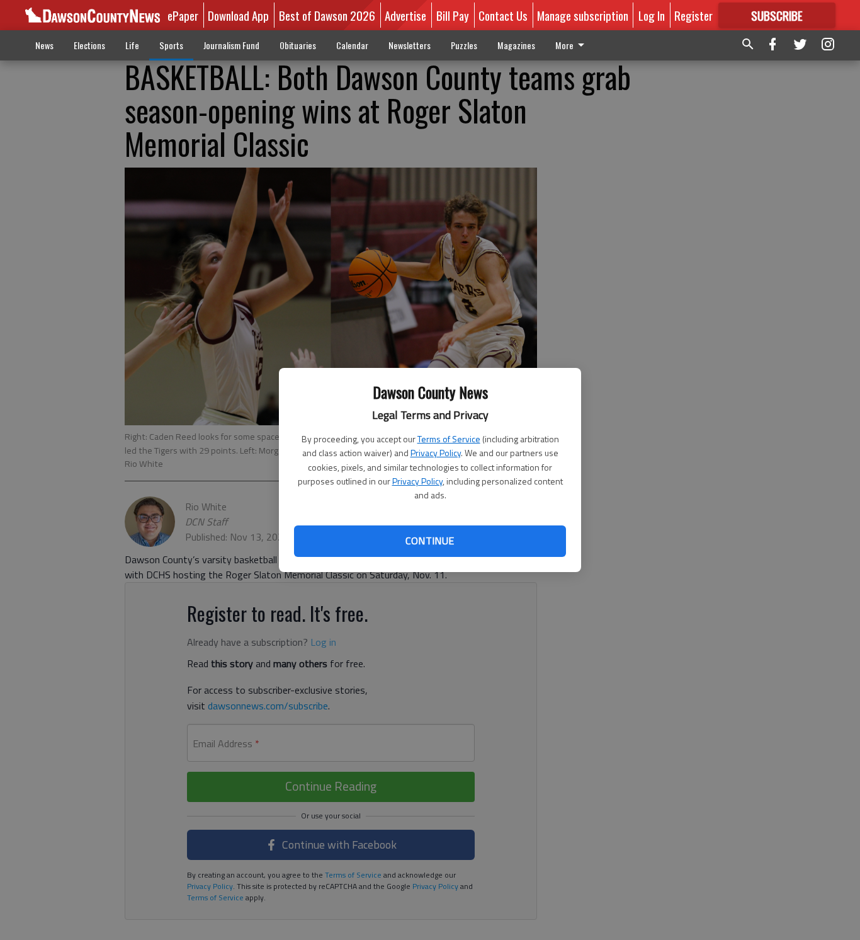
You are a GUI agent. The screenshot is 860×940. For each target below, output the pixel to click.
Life (132, 45)
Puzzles (464, 45)
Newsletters (409, 45)
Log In (651, 15)
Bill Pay (452, 15)
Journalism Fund (231, 45)
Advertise (405, 15)
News (44, 45)
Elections (89, 45)
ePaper (182, 15)
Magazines (516, 45)
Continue (429, 540)
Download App (238, 15)
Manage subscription (582, 15)
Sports (171, 45)
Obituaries (298, 45)
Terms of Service (448, 438)
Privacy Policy (435, 452)
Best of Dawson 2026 (327, 15)
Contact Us (503, 15)
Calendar (352, 45)
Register (693, 15)
